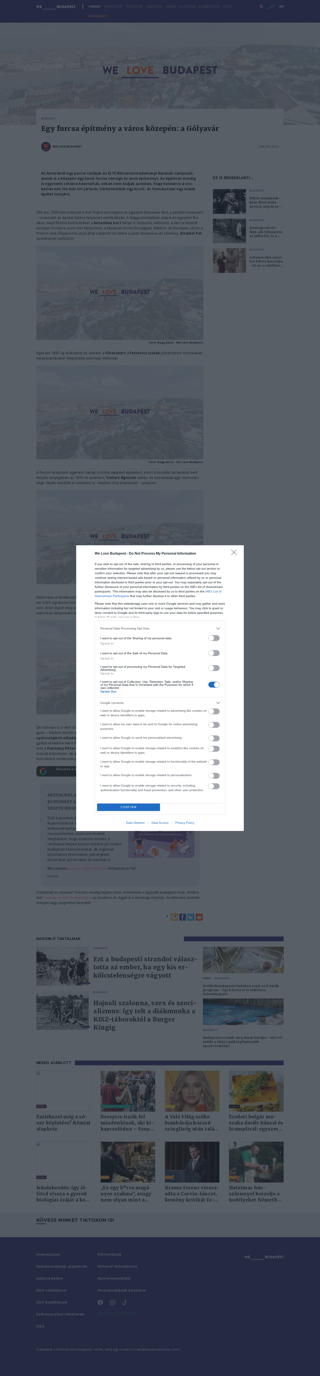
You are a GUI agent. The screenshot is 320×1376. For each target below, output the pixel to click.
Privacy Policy (184, 822)
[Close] (235, 554)
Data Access (160, 822)
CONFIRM (129, 807)
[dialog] (160, 688)
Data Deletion (135, 822)
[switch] (214, 638)
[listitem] (160, 628)
